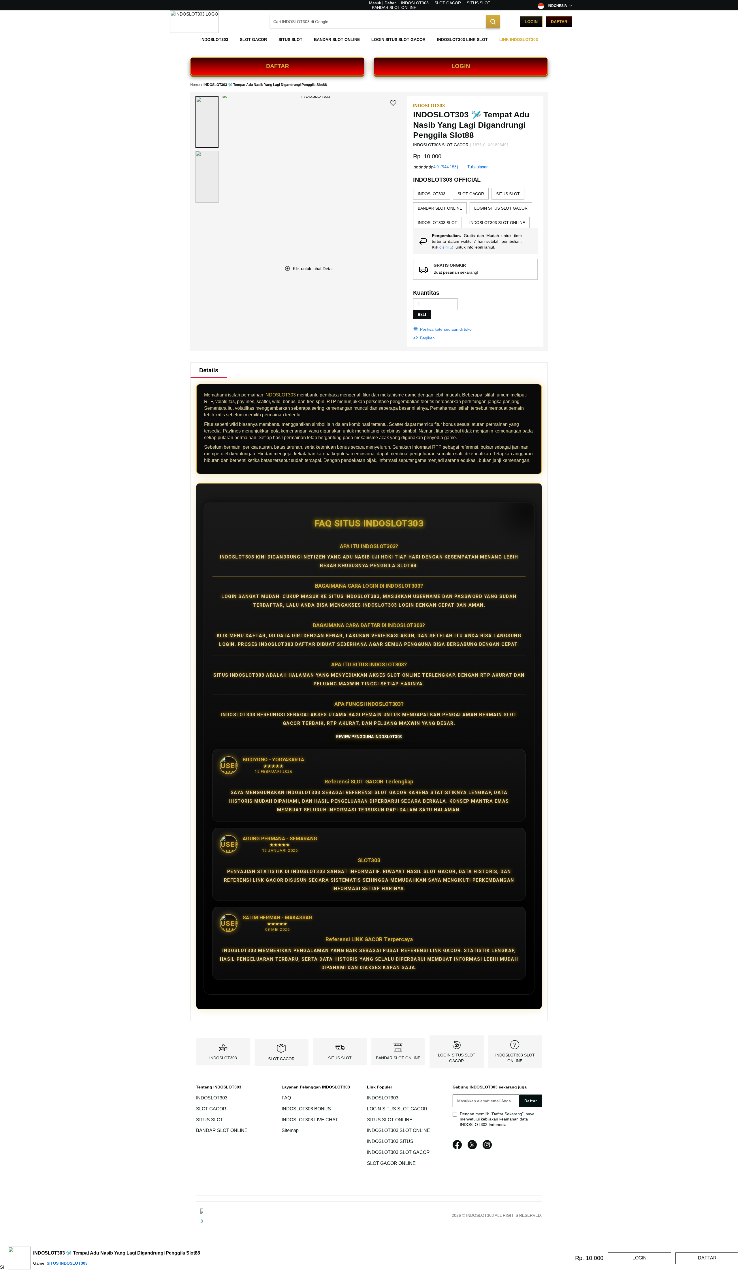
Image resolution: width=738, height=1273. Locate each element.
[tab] (209, 370)
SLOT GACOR (447, 3)
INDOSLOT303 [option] (431, 193)
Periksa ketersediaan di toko (446, 329)
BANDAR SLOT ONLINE (394, 7)
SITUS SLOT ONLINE (390, 1119)
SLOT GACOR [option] (471, 193)
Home (195, 85)
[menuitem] (214, 39)
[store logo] (194, 21)
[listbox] (475, 208)
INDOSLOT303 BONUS (306, 1108)
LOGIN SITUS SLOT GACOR (397, 1108)
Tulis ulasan (478, 167)
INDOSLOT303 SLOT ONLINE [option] (497, 222)
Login (531, 21)
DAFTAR (277, 66)
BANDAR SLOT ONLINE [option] (440, 208)
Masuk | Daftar (382, 3)
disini (444, 247)
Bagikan (427, 338)
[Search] (493, 21)
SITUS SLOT (478, 3)
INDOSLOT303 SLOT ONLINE (398, 1130)
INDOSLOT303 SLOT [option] (437, 222)
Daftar (559, 21)
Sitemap (290, 1130)
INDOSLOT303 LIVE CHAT (310, 1119)
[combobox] (385, 22)
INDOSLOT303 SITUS (390, 1141)
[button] (207, 122)
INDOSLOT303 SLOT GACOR (398, 1152)
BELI (422, 314)
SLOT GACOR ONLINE (391, 1163)
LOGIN (460, 66)
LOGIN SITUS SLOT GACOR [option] (501, 208)
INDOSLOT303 (415, 3)
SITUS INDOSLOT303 (67, 1263)
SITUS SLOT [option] (508, 193)
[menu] (369, 39)
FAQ (286, 1097)
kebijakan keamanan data (504, 1119)
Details (208, 370)
